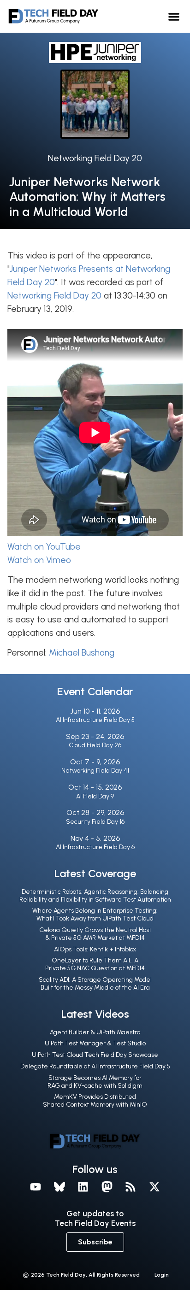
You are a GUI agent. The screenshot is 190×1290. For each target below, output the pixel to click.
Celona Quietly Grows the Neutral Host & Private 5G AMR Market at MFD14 (95, 934)
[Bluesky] (59, 1187)
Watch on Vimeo (39, 560)
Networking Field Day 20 (95, 158)
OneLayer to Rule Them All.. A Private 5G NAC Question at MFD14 (95, 964)
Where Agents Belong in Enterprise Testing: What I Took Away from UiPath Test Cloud (95, 914)
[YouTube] (35, 1187)
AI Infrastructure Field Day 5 (95, 720)
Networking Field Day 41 (95, 770)
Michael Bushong (81, 652)
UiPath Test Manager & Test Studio (95, 1043)
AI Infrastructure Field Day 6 (95, 847)
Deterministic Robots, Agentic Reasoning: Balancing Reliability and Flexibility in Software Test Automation (95, 895)
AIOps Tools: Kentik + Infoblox (95, 949)
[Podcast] (131, 1187)
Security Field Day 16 (95, 822)
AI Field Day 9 (95, 796)
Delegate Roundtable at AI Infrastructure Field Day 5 (95, 1066)
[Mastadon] (107, 1187)
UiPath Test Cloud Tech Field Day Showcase (95, 1055)
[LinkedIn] (83, 1187)
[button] (174, 16)
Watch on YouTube (44, 546)
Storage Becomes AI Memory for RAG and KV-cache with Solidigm (95, 1082)
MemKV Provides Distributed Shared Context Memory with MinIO (95, 1100)
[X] (154, 1187)
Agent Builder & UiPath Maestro (95, 1032)
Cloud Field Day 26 (95, 745)
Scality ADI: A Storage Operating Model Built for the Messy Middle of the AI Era (95, 983)
